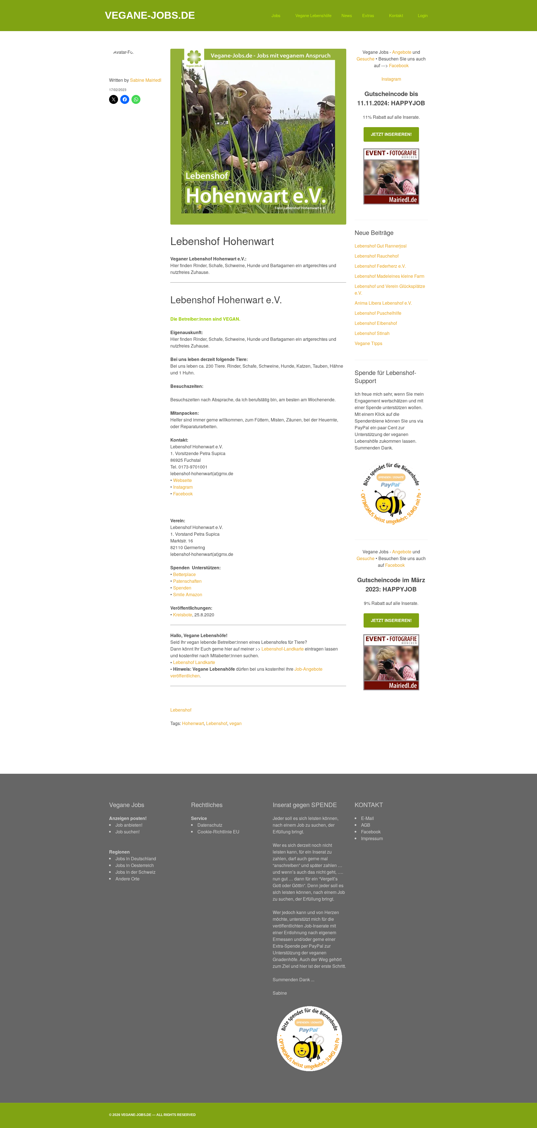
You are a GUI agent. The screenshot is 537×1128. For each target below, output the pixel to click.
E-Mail (367, 818)
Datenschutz (209, 825)
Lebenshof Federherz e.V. (380, 266)
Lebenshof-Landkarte (283, 648)
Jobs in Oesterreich (135, 865)
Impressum (372, 838)
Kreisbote (182, 614)
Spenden (182, 587)
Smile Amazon (187, 594)
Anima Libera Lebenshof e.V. (383, 303)
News (346, 15)
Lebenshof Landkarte (194, 662)
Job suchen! (128, 831)
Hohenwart (193, 723)
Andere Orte (128, 878)
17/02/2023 (117, 89)
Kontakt (396, 15)
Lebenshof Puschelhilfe (378, 313)
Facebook (183, 493)
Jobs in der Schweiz (136, 872)
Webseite (182, 480)
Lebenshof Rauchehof (377, 256)
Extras (368, 15)
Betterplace (184, 574)
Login (423, 15)
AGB (365, 825)
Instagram (183, 487)
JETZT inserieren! (391, 134)
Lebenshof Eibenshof (376, 323)
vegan (235, 723)
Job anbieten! (129, 825)
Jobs (276, 15)
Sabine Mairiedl (145, 80)
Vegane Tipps (368, 343)
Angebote (402, 52)
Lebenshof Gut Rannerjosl (381, 246)
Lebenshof (180, 710)
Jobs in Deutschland (136, 858)
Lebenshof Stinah (372, 333)
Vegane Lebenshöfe (313, 15)
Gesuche (366, 58)
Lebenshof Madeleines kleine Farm (389, 276)
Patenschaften (187, 581)
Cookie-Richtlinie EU (218, 831)
